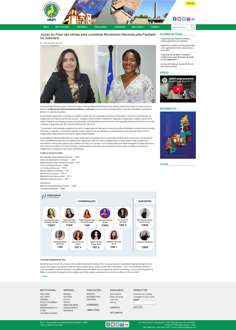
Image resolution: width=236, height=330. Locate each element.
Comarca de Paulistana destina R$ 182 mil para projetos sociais (177, 65)
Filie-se (190, 3)
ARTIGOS (91, 294)
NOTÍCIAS (68, 297)
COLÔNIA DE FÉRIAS (48, 313)
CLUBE (43, 310)
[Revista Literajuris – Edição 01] (178, 135)
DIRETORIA (45, 294)
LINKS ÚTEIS (93, 310)
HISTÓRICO (45, 297)
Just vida (114, 299)
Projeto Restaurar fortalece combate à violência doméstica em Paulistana (175, 40)
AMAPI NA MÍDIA (71, 305)
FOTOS (67, 299)
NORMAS (44, 299)
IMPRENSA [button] (82, 27)
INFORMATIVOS (93, 297)
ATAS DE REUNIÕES (48, 302)
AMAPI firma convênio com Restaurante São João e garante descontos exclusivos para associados (178, 48)
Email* (136, 299)
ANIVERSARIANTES (48, 308)
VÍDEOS (67, 302)
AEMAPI (43, 305)
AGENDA (67, 294)
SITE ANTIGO (116, 313)
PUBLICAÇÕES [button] (100, 27)
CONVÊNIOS (119, 27)
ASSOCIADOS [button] (137, 27)
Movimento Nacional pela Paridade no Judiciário (72, 109)
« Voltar (43, 276)
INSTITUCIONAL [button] (62, 27)
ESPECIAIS (91, 299)
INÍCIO (46, 27)
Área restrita (115, 294)
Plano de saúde (116, 297)
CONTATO (155, 27)
